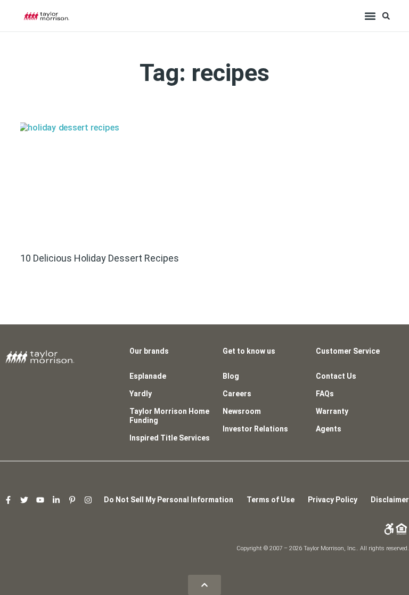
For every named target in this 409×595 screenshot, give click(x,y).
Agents (328, 429)
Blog (231, 376)
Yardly (140, 393)
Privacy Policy (332, 499)
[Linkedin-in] (56, 500)
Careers (237, 393)
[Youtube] (40, 500)
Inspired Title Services (169, 438)
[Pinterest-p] (72, 500)
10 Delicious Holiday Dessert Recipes (100, 258)
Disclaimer (390, 499)
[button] (370, 16)
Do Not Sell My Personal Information (168, 499)
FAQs (325, 393)
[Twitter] (24, 500)
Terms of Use (271, 499)
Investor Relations (255, 429)
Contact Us (336, 376)
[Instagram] (88, 500)
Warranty (332, 411)
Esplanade (147, 376)
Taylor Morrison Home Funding (169, 416)
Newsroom (242, 411)
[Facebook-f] (8, 500)
